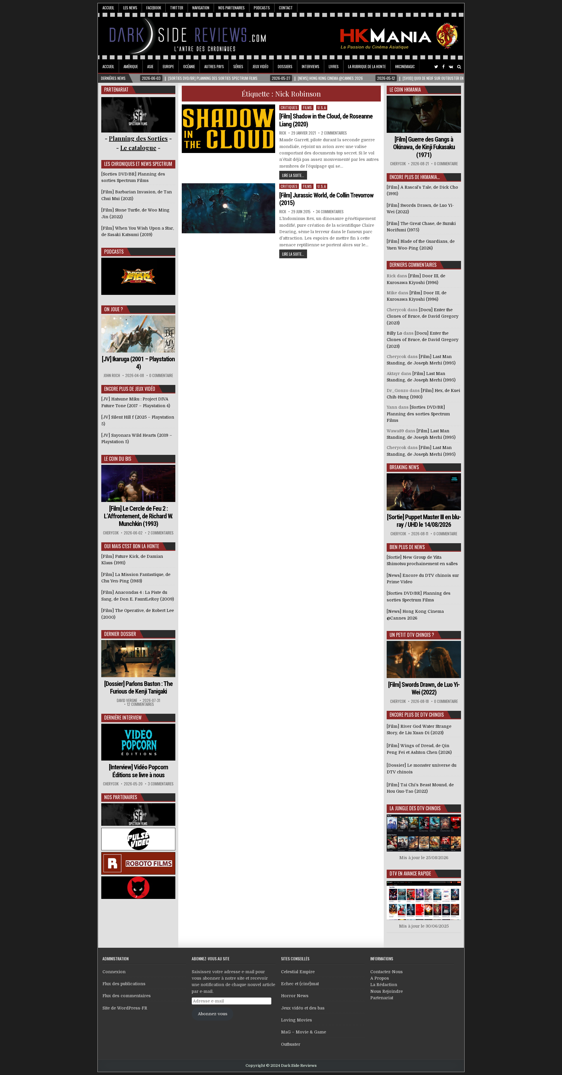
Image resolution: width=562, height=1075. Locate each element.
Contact (286, 8)
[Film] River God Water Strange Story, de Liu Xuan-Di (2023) (419, 729)
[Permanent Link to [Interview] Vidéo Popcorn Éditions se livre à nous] (138, 742)
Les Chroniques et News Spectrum (138, 163)
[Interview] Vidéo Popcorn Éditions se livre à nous (138, 770)
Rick (282, 133)
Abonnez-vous (212, 1014)
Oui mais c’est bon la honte (131, 546)
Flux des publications (123, 983)
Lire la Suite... (293, 175)
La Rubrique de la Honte (367, 66)
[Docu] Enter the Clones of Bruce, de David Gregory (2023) (422, 316)
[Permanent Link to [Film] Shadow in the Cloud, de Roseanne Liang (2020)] (228, 128)
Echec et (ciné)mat (300, 983)
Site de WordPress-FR (124, 1008)
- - (138, 148)
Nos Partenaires (231, 8)
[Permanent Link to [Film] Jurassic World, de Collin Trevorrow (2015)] (228, 208)
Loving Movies (296, 1020)
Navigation (200, 8)
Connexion (114, 971)
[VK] (451, 66)
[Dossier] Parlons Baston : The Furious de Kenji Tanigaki (138, 687)
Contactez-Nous (386, 971)
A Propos (379, 978)
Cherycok (111, 533)
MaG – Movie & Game (303, 1032)
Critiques (289, 107)
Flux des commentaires (126, 995)
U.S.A (322, 107)
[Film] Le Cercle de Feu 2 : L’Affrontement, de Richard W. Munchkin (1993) (138, 516)
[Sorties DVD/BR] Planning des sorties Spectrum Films (418, 414)
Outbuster (290, 1044)
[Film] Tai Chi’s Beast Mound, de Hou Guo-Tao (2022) (420, 788)
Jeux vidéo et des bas (303, 1008)
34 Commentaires (330, 212)
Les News (130, 8)
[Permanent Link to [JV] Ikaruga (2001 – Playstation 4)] (138, 333)
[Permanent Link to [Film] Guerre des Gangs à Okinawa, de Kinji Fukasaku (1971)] (424, 114)
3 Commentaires (161, 784)
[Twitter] (436, 66)
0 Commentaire (161, 375)
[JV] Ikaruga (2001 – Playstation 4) (138, 362)
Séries (238, 66)
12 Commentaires (140, 704)
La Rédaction (383, 984)
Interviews (310, 66)
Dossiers (285, 66)
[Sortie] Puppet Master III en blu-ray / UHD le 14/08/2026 (424, 520)
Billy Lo (394, 333)
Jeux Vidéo (260, 66)
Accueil (108, 8)
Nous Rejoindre (386, 991)
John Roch (112, 375)
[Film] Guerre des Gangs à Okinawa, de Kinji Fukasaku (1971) (424, 147)
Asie (150, 66)
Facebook (153, 8)
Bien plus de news (407, 547)
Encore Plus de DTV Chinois (417, 714)
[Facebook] (443, 66)
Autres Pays (214, 66)
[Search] (459, 66)
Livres (334, 66)
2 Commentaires (334, 133)
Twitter (176, 8)
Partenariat (381, 997)
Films (307, 107)
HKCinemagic (405, 66)
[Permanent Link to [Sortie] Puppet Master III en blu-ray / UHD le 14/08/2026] (424, 491)
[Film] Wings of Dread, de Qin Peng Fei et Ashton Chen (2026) (419, 748)
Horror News (295, 995)
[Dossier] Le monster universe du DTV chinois (421, 768)
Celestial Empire (298, 971)
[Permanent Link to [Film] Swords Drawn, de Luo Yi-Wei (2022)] (424, 659)
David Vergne (127, 700)
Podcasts (262, 8)
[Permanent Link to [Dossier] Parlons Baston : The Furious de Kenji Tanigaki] (138, 658)
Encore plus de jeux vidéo (129, 388)
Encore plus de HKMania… (415, 176)
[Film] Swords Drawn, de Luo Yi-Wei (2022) (424, 688)
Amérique (131, 66)
